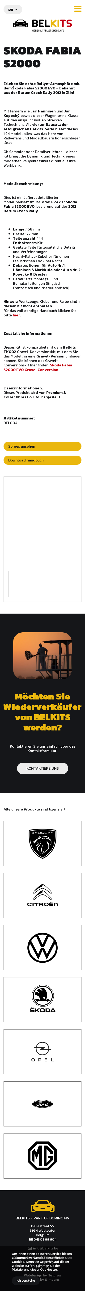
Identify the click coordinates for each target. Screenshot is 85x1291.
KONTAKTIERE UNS (42, 768)
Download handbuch (26, 460)
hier (16, 315)
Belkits (42, 1206)
